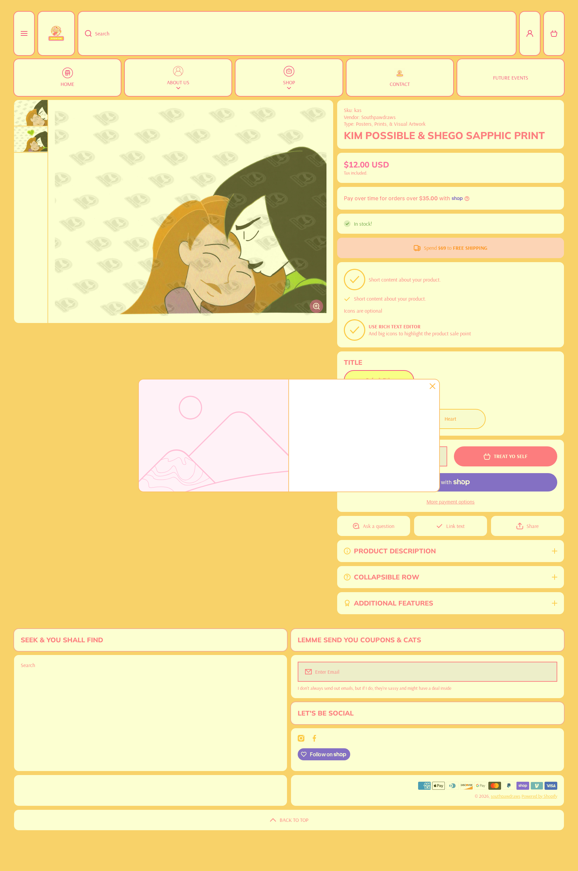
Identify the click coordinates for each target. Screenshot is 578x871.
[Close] (432, 386)
